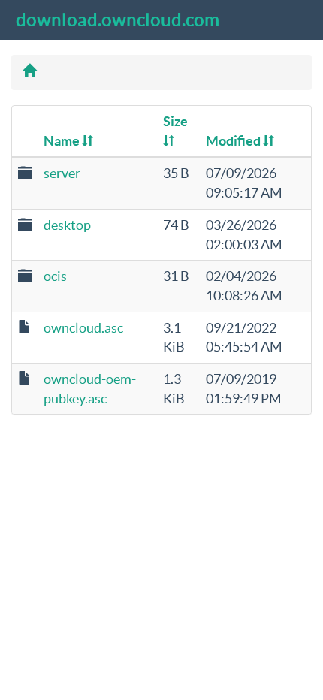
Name (63, 141)
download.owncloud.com (117, 20)
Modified (234, 141)
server (62, 173)
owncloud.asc (83, 328)
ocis (55, 276)
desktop (67, 225)
